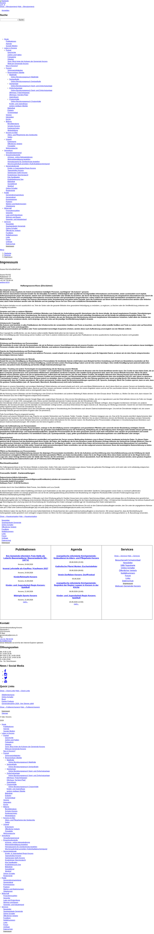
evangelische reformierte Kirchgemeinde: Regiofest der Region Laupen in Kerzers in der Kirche (76, 585)
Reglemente (10, 190)
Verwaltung (8, 150)
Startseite (7, 253)
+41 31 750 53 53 (6, 639)
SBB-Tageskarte (127, 565)
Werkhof (11, 186)
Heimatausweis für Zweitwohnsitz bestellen (24, 162)
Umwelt (9, 139)
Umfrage (9, 242)
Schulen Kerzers (14, 126)
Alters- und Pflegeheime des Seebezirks (22, 135)
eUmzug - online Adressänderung (20, 157)
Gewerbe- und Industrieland (16, 219)
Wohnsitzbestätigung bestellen (19, 159)
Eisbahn (11, 110)
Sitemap (5, 713)
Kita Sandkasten (14, 177)
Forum (8, 239)
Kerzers (3, 3)
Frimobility (11, 146)
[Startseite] (4, 1)
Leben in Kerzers (10, 48)
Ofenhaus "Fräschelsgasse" (19, 92)
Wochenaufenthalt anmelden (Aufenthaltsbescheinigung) (29, 164)
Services (7, 222)
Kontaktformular (6, 641)
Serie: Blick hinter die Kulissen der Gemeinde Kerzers (27, 61)
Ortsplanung (10, 206)
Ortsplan (11, 59)
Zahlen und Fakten (15, 55)
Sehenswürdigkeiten (15, 70)
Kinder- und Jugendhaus (18, 104)
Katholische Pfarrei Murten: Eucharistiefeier (76, 566)
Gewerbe (9, 213)
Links (8, 237)
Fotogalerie (12, 57)
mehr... (25, 602)
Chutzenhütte (14, 99)
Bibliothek (11, 108)
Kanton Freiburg (8, 701)
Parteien (9, 202)
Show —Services (120, 556)
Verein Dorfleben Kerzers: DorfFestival (76, 575)
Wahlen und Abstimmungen (16, 204)
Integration (10, 117)
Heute (6, 39)
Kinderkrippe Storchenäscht (18, 175)
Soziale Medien (11, 46)
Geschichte (12, 52)
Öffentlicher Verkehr (15, 144)
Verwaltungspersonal (14, 153)
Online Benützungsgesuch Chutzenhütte (26, 101)
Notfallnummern (12, 235)
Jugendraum (14, 97)
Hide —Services (134, 556)
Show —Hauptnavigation (9, 516)
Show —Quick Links (7, 691)
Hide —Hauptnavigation (28, 516)
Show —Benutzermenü (8, 6)
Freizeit (8, 68)
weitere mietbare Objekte (18, 106)
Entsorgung (12, 141)
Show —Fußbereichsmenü (10, 707)
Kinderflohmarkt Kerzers (25, 577)
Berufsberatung (13, 124)
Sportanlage (13, 84)
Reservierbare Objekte (16, 72)
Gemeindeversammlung (15, 195)
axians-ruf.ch (5, 282)
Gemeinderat (11, 197)
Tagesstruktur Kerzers (16, 170)
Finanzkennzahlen (13, 210)
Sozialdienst (12, 184)
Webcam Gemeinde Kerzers (18, 64)
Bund (4, 699)
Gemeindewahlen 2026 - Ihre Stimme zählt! (18, 703)
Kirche (8, 119)
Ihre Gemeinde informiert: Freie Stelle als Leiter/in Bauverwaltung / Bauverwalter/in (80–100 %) (25, 558)
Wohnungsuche (12, 148)
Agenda (9, 44)
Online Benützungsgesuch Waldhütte (24, 77)
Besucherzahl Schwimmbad (127, 560)
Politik (6, 193)
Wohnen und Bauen (13, 217)
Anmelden (5, 10)
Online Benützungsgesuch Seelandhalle (26, 81)
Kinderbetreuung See (15, 179)
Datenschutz (10, 244)
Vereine (9, 115)
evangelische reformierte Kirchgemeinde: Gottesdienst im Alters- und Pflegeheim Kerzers (76, 557)
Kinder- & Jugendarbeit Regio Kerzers (22, 168)
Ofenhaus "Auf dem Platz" (18, 95)
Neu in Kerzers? (12, 66)
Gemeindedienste (12, 166)
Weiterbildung (13, 130)
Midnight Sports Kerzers (25, 595)
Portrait (8, 50)
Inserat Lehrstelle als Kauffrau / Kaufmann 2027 (25, 568)
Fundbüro (9, 233)
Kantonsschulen (14, 128)
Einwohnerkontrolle (13, 155)
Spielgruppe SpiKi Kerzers (17, 173)
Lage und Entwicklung (14, 215)
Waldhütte (13, 75)
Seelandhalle (14, 79)
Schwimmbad (13, 112)
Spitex (10, 137)
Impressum (10, 246)
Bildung (9, 121)
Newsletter (10, 224)
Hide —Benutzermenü (26, 6)
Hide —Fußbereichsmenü (30, 707)
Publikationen (11, 41)
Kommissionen (11, 199)
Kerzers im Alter (12, 133)
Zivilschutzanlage (15, 88)
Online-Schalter (11, 188)
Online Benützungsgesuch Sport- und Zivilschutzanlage (31, 86)
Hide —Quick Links (23, 691)
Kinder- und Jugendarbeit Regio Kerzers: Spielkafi (25, 586)
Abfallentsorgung (8, 695)
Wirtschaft (8, 208)
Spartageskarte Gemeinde (15, 226)
